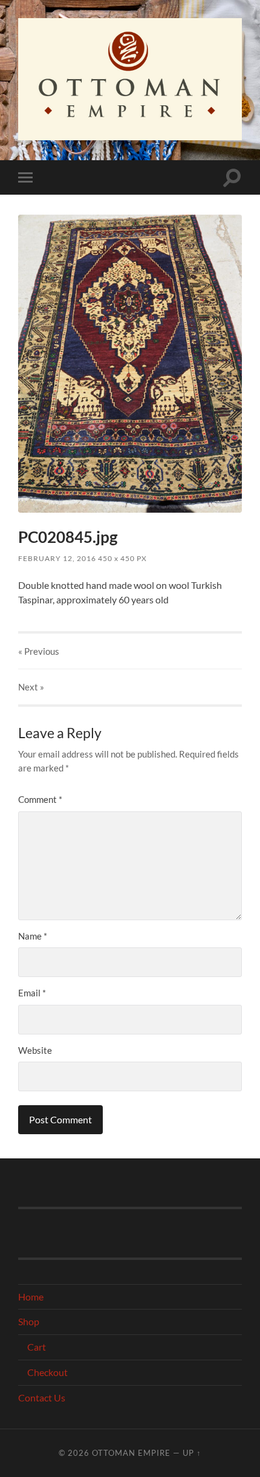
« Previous (38, 651)
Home (31, 1296)
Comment (40, 799)
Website (35, 1050)
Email (32, 992)
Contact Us (41, 1397)
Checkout (47, 1372)
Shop (28, 1321)
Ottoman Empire (131, 1453)
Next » (31, 686)
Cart (36, 1346)
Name (32, 935)
